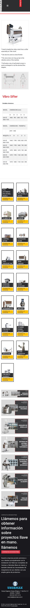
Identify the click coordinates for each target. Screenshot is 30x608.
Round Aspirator (21, 353)
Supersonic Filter (22, 240)
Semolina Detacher (6, 285)
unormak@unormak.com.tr (15, 597)
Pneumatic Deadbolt (6, 375)
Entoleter (6, 354)
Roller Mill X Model (22, 195)
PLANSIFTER (6, 218)
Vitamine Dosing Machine (21, 329)
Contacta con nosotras (10, 552)
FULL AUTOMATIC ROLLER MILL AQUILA (7, 193)
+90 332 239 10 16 (15, 595)
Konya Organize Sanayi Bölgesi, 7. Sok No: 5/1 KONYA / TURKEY (15, 592)
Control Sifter (6, 240)
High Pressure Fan (7, 262)
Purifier (20, 218)
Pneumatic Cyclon (6, 330)
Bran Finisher (21, 262)
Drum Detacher (21, 285)
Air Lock (21, 308)
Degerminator (8, 308)
